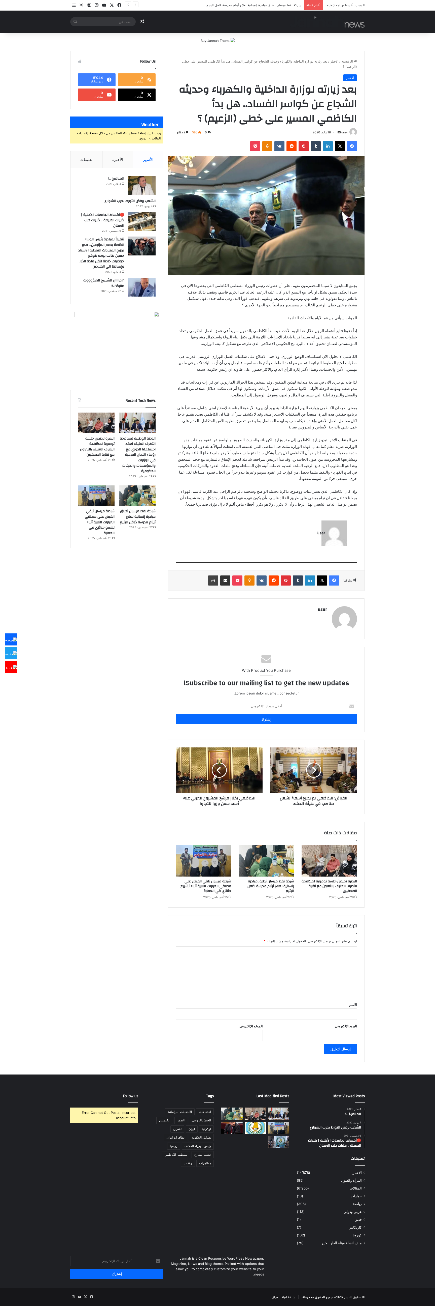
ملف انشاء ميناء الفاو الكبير (341, 1243)
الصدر (181, 1120)
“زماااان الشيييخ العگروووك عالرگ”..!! (103, 283)
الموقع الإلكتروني (251, 1026)
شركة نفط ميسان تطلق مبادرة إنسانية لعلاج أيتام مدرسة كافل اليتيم (270, 886)
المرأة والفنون (351, 1180)
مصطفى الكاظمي (176, 1154)
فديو (358, 1219)
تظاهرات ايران (175, 1137)
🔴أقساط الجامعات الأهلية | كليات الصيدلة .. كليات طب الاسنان (102, 220)
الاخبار (334, 61)
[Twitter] (11, 653)
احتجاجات (205, 1112)
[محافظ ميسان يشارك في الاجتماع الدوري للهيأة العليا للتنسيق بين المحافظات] (232, 1128)
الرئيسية (347, 61)
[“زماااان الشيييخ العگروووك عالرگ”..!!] (142, 287)
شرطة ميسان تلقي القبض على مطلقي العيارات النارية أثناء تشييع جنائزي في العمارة (242, 5)
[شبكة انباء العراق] (327, 21)
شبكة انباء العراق (283, 1297)
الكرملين (164, 1120)
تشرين (177, 1129)
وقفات (188, 1163)
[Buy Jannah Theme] (218, 40)
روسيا (173, 1146)
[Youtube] (11, 667)
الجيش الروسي (201, 1120)
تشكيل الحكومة (201, 1137)
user (344, 132)
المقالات (356, 1188)
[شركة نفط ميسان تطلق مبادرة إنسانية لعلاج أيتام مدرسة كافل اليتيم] (266, 861)
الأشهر (148, 159)
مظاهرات (205, 1163)
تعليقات (86, 159)
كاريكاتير (355, 1227)
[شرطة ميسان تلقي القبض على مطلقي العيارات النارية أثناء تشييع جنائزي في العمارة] (203, 861)
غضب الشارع (202, 1154)
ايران (192, 1129)
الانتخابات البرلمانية (180, 1112)
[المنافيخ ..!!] (142, 185)
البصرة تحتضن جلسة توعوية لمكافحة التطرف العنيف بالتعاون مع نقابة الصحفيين (329, 886)
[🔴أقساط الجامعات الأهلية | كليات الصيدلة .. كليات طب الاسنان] (142, 221)
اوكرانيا (206, 1129)
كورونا (357, 1235)
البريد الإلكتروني (346, 1026)
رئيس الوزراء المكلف (198, 1146)
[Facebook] (11, 639)
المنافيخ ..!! (116, 178)
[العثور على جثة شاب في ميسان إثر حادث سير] (255, 1128)
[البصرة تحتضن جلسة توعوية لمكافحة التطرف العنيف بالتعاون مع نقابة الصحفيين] (329, 861)
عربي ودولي (353, 1212)
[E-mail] (347, 559)
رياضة (357, 1204)
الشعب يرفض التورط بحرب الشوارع (130, 201)
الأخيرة (117, 159)
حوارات (356, 1196)
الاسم (353, 1005)
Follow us (130, 1096)
